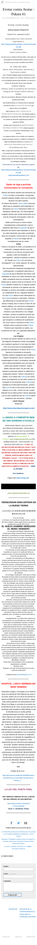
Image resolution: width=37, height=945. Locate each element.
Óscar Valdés (23, 203)
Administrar (30, 937)
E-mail (10, 873)
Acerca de (6, 937)
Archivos (18, 937)
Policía (5, 195)
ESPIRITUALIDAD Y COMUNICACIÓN (17, 2)
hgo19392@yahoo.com (24, 674)
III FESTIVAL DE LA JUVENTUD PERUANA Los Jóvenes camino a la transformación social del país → (28, 914)
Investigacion (30, 18)
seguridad (23, 228)
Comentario (7, 881)
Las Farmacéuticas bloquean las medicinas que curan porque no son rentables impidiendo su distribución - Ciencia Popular (18, 834)
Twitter (18, 823)
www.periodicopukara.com (18, 175)
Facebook (11, 823)
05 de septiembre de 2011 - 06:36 (13, 18)
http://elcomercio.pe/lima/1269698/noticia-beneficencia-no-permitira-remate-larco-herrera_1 (19, 777)
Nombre (5, 866)
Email (26, 823)
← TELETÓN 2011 (12, 909)
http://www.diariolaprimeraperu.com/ (19, 408)
